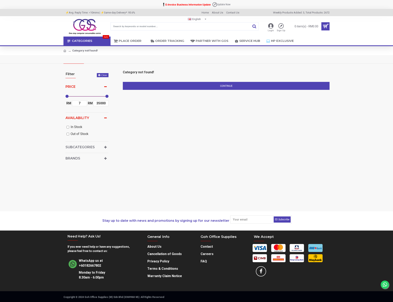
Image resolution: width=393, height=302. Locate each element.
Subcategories (80, 147)
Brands (73, 158)
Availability (77, 118)
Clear (104, 75)
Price (71, 87)
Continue (226, 85)
